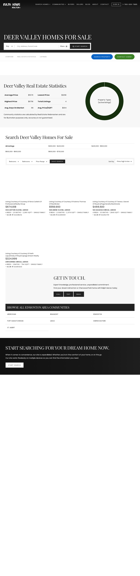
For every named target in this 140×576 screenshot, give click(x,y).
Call (58, 294)
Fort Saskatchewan (15, 321)
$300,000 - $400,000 (56, 146)
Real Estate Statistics (26, 57)
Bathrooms (26, 161)
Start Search (14, 365)
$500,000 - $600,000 (13, 151)
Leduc (52, 321)
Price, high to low (123, 161)
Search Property (102, 57)
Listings (43, 57)
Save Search (57, 161)
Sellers (80, 4)
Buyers (71, 4)
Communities (58, 4)
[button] (104, 101)
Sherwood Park (99, 321)
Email (78, 294)
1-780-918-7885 (130, 4)
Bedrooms (12, 161)
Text (68, 294)
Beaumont (54, 314)
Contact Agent (124, 57)
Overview (9, 57)
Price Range (40, 161)
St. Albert (11, 327)
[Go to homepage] (14, 6)
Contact (105, 4)
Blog (88, 4)
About (95, 4)
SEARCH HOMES (42, 4)
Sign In (116, 4)
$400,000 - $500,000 (99, 146)
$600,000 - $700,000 (56, 151)
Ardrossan (11, 314)
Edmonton (97, 314)
